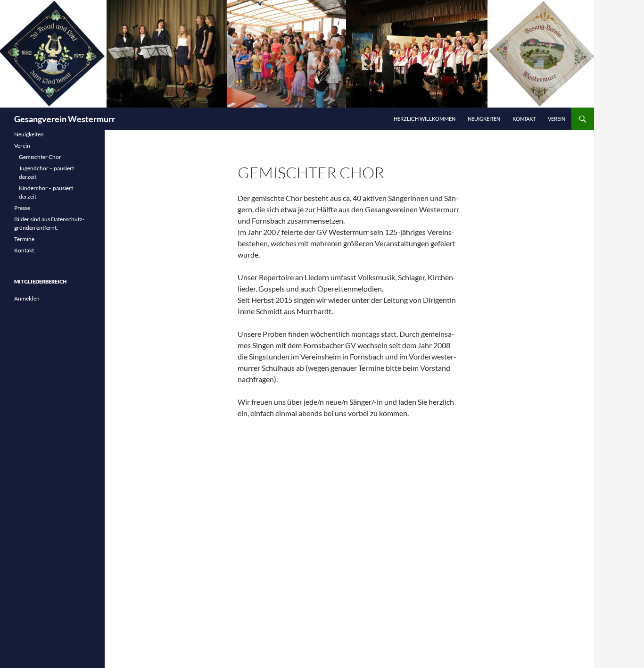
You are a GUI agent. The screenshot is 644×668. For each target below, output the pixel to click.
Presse (22, 207)
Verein (556, 119)
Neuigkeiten (484, 119)
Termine (24, 238)
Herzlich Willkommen (424, 119)
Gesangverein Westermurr (64, 119)
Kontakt (524, 119)
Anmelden (27, 298)
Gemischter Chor (40, 156)
